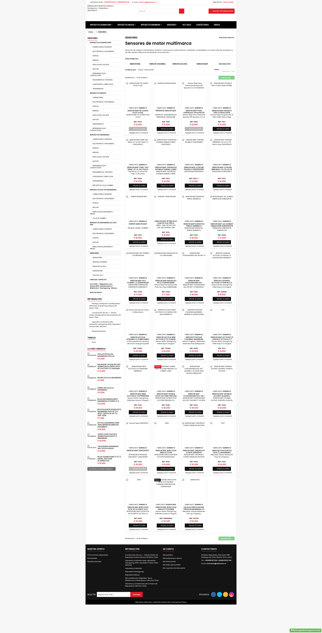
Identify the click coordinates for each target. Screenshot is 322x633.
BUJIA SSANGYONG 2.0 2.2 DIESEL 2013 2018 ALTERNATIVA (109, 458)
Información (94, 299)
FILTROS (95, 56)
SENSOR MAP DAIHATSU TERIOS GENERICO (193, 225)
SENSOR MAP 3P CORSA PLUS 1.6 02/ (137, 111)
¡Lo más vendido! (96, 348)
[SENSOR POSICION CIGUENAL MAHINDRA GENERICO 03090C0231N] (194, 320)
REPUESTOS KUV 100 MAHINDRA (103, 190)
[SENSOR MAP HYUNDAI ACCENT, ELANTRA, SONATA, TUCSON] (222, 377)
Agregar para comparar (138, 133)
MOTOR (95, 69)
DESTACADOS (96, 292)
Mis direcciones (169, 561)
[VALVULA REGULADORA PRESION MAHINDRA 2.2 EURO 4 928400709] (194, 490)
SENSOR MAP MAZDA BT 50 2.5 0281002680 (165, 281)
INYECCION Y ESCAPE (100, 64)
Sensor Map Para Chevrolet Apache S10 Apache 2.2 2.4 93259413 (194, 112)
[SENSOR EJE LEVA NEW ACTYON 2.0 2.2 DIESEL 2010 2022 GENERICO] (166, 320)
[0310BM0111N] (91, 377)
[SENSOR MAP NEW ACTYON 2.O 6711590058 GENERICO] (138, 377)
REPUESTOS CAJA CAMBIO (102, 185)
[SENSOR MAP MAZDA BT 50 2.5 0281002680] (166, 263)
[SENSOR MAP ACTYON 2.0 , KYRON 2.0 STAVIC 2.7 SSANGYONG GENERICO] (222, 320)
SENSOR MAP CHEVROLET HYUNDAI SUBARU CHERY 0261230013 (166, 169)
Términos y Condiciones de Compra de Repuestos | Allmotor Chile (141, 584)
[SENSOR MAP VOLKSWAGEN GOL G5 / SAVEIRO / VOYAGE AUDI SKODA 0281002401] (194, 377)
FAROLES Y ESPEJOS (98, 279)
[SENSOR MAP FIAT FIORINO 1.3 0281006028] (138, 263)
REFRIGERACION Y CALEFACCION (98, 74)
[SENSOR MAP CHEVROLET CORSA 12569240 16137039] (194, 433)
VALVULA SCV (97, 275)
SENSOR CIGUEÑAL (99, 262)
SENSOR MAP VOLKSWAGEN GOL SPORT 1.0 (193, 282)
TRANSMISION (97, 88)
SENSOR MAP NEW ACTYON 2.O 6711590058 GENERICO (138, 396)
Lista (233, 71)
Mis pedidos (168, 555)
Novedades (92, 558)
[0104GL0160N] (91, 354)
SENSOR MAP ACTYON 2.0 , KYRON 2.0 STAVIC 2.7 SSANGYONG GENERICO (222, 339)
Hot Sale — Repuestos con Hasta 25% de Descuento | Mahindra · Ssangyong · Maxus (103, 286)
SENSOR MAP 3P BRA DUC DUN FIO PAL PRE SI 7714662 (166, 223)
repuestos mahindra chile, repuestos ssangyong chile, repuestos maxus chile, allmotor (105, 324)
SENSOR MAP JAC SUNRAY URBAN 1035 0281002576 (221, 225)
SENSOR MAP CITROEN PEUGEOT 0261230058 (194, 168)
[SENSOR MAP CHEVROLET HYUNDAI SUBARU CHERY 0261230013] (166, 150)
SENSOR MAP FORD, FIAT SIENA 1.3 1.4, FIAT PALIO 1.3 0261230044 (138, 169)
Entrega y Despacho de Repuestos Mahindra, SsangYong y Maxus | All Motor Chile (104, 305)
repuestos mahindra (133, 568)
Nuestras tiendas (98, 331)
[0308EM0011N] (91, 399)
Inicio (93, 342)
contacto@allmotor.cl (216, 563)
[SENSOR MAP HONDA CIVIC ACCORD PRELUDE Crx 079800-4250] (166, 377)
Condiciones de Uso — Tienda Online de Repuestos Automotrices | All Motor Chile (105, 315)
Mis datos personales (171, 565)
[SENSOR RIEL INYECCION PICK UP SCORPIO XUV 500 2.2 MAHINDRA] (138, 490)
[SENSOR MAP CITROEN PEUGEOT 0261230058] (194, 150)
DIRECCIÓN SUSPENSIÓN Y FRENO (101, 213)
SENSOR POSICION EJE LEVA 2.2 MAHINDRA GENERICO (222, 452)
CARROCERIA (97, 97)
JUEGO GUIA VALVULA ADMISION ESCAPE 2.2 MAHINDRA (107, 436)
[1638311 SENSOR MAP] (138, 207)
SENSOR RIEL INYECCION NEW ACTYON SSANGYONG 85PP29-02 (166, 452)
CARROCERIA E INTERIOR (102, 47)
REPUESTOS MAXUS (98, 93)
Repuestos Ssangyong (134, 571)
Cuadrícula (226, 71)
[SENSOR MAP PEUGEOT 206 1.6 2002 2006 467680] (222, 93)
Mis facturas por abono (172, 558)
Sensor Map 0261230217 (138, 450)
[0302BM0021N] (91, 435)
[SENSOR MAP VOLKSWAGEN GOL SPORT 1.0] (194, 263)
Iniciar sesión (228, 2)
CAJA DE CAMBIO (99, 218)
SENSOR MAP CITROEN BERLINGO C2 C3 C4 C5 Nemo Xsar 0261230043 (222, 169)
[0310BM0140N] (91, 365)
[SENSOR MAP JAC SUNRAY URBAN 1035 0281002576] (222, 207)
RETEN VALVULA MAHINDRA (109, 377)
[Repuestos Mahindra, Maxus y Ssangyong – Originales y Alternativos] (110, 11)
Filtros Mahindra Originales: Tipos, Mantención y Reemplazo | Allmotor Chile (142, 579)
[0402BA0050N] (91, 410)
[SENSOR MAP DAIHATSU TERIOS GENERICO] (194, 207)
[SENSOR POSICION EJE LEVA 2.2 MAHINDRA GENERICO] (222, 433)
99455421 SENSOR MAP (166, 110)
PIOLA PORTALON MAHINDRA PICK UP (105, 355)
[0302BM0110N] (91, 388)
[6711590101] (91, 458)
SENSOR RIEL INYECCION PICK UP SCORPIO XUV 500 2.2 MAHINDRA (137, 509)
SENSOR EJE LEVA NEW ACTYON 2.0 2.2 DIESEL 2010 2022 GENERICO (166, 339)
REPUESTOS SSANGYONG (100, 42)
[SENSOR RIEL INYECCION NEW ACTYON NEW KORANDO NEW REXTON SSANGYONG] (166, 490)
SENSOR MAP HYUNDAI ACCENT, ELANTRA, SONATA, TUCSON (222, 396)
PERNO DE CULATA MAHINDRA (105, 389)
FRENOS (95, 60)
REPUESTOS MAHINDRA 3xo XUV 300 (103, 223)
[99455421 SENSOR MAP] (166, 93)
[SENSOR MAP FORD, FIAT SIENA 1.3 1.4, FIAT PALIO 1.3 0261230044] (138, 150)
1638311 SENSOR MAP (138, 224)
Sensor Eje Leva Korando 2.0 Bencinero (138, 338)
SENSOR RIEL (97, 257)
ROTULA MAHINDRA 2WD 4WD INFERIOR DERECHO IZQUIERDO (108, 425)
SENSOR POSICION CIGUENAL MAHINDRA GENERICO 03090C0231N (194, 339)
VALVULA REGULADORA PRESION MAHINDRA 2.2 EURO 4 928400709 (194, 509)
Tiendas (91, 337)
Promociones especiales (97, 555)
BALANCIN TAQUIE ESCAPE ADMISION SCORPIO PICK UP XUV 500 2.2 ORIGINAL (108, 366)
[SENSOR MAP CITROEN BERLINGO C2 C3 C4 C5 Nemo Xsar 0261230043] (222, 150)
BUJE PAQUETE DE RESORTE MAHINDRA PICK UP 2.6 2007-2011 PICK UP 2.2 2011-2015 (109, 412)
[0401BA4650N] (91, 424)
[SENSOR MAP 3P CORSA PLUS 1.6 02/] (138, 93)
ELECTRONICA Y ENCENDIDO (103, 51)
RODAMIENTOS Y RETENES (102, 80)
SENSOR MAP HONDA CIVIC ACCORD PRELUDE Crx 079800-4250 (166, 396)
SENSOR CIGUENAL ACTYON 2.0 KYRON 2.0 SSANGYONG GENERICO (221, 282)
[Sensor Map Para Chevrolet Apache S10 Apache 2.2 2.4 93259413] (194, 93)
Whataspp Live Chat (311, 630)
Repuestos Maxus (132, 575)
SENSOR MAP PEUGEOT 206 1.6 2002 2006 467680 (222, 112)
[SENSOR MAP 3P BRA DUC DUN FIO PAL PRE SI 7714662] (166, 207)
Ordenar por (130, 70)
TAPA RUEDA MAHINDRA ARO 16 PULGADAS (108, 447)
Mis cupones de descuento (174, 568)
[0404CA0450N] (91, 446)
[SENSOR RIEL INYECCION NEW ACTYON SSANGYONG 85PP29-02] (166, 433)
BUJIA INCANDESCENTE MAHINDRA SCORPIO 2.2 (108, 400)
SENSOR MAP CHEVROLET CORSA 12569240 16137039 (194, 452)
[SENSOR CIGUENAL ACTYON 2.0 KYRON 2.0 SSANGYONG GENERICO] (222, 263)
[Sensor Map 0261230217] (138, 433)
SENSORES (94, 253)
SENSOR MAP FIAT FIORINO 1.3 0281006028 (138, 281)
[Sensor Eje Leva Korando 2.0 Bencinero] (138, 320)
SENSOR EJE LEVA (99, 266)
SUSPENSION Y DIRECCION (102, 84)
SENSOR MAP (97, 271)
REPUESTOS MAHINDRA (99, 135)
